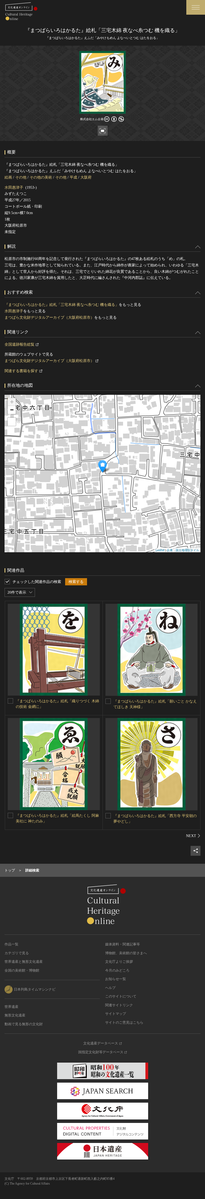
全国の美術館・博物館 (22, 970)
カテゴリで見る (17, 953)
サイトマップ (115, 1014)
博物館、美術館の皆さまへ (126, 953)
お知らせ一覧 (115, 979)
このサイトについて (120, 996)
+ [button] (12, 402)
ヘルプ (110, 988)
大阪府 (86, 177)
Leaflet (160, 550)
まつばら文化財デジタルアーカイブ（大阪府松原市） (49, 317)
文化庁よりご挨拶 (119, 962)
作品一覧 (11, 944)
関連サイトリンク (119, 1005)
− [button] (12, 410)
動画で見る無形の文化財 (24, 1024)
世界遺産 (11, 1007)
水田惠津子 (14, 188)
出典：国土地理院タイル (183, 550)
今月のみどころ (117, 970)
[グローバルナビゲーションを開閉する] (195, 7)
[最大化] (12, 422)
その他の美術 (41, 177)
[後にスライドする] (193, 836)
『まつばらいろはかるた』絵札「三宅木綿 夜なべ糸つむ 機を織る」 (62, 305)
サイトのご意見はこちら (124, 1022)
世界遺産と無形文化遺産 (24, 962)
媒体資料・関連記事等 (122, 944)
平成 (73, 177)
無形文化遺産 (15, 1015)
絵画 (8, 177)
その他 (20, 177)
